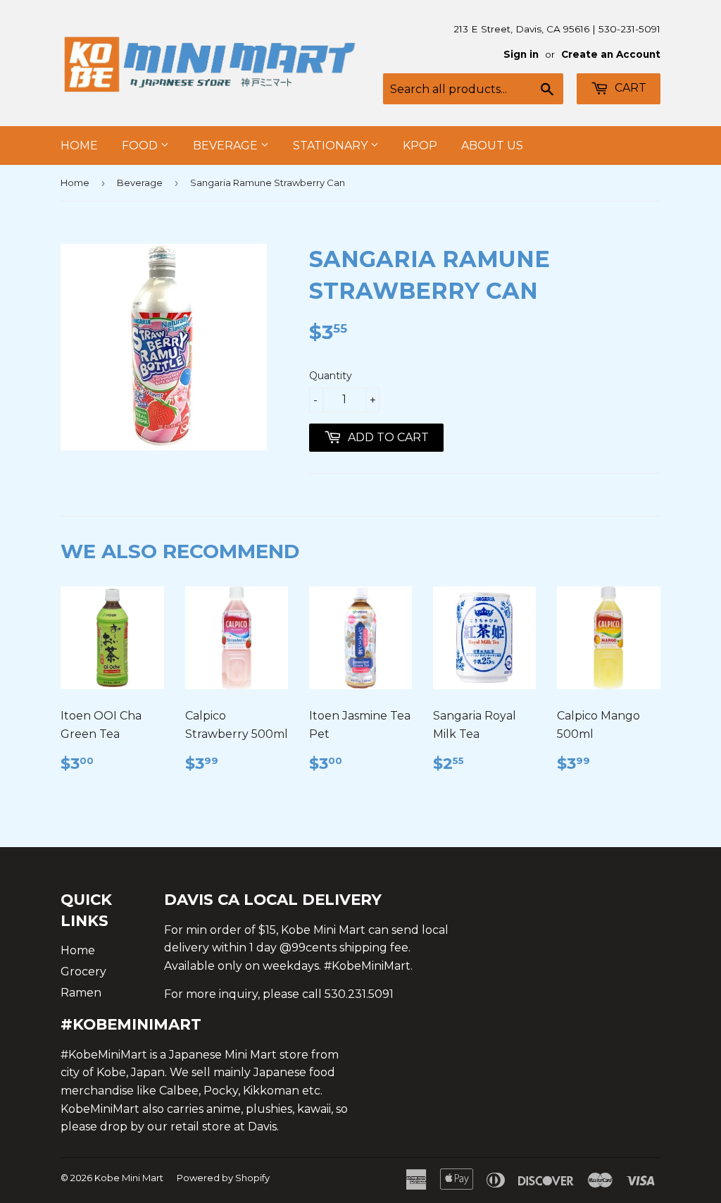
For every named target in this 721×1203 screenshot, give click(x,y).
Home (79, 145)
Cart (629, 87)
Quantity (330, 375)
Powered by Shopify (223, 1177)
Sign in (521, 54)
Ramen (81, 992)
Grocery (83, 971)
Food (141, 145)
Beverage (227, 145)
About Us (492, 145)
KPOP (420, 145)
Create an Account (610, 54)
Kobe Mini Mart (128, 1177)
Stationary (331, 145)
